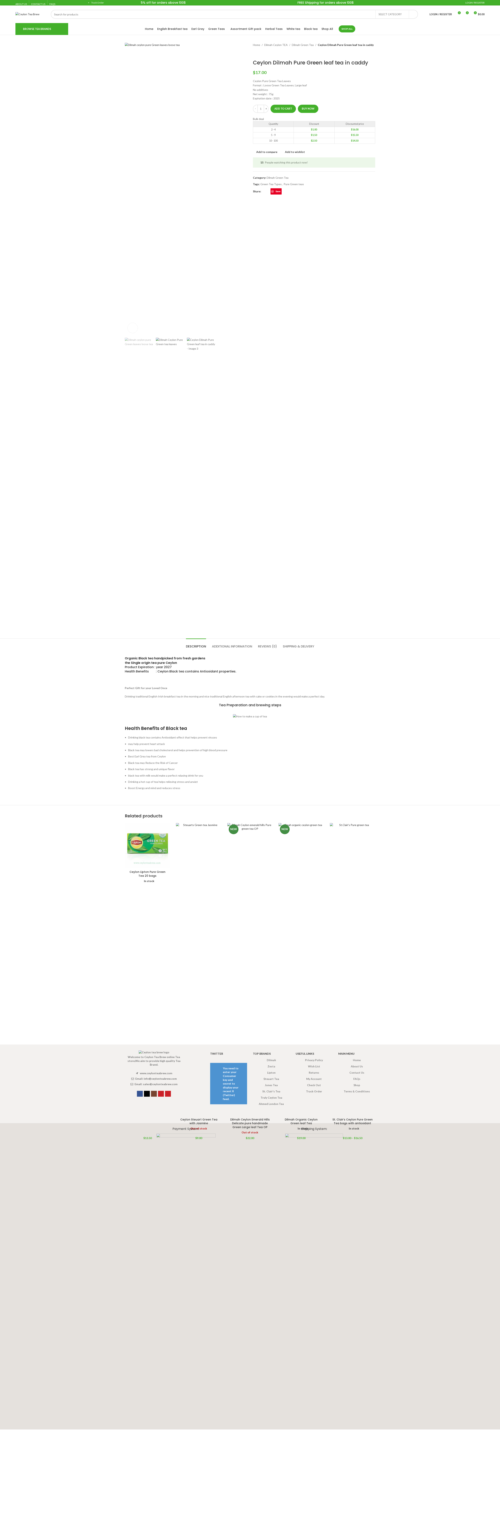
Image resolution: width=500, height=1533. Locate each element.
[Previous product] (255, 53)
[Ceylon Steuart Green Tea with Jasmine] (198, 969)
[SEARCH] (413, 14)
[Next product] (264, 53)
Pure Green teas (294, 184)
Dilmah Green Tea (303, 44)
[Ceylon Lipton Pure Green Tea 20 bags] (147, 845)
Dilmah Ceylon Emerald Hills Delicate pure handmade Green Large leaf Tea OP (250, 1123)
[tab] (196, 644)
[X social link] (268, 191)
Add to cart (283, 108)
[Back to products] (260, 53)
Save (278, 191)
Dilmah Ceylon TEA (276, 44)
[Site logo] (27, 14)
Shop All (347, 28)
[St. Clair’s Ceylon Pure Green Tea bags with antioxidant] (352, 969)
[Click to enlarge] (133, 328)
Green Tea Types (271, 184)
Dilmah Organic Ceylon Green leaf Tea (301, 1121)
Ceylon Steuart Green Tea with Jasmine (198, 1121)
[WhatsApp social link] (284, 191)
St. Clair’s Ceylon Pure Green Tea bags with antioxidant (352, 1121)
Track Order (97, 2)
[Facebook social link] (263, 191)
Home (256, 44)
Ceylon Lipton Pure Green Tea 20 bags (147, 874)
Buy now (308, 108)
